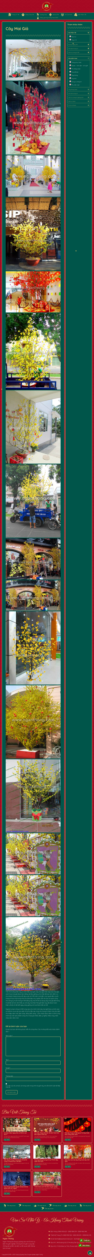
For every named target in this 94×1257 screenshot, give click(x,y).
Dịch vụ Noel (71, 101)
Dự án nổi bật (72, 105)
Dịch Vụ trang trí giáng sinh (75, 97)
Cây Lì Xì (74, 40)
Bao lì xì (74, 37)
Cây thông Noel (72, 89)
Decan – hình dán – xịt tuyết (80, 65)
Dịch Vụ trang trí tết (73, 52)
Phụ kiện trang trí (73, 48)
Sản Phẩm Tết (72, 33)
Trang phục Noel (76, 62)
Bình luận (9, 1035)
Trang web (9, 1076)
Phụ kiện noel (75, 85)
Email (8, 1068)
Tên (7, 1060)
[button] (78, 32)
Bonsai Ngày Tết (73, 44)
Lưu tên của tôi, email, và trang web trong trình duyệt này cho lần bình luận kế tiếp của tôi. (33, 1086)
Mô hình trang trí (73, 93)
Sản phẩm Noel (72, 58)
